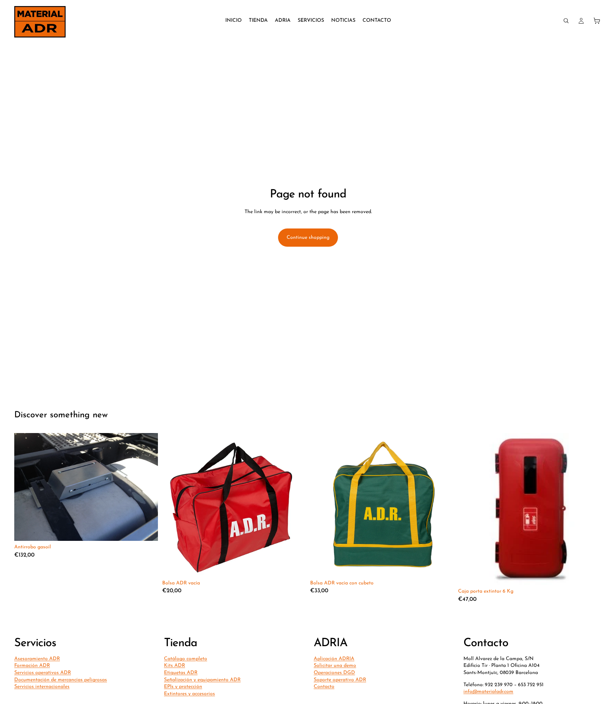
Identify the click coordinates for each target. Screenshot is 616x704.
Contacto (324, 686)
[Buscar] (566, 21)
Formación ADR (32, 666)
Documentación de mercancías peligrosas (60, 680)
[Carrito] (597, 21)
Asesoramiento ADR (37, 659)
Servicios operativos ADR (42, 672)
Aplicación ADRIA (334, 659)
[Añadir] (294, 565)
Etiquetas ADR (180, 672)
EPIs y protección (183, 686)
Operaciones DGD (334, 672)
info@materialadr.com (488, 691)
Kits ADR (174, 666)
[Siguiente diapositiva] (591, 509)
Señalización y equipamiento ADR (202, 680)
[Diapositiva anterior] (468, 509)
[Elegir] (146, 529)
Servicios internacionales (42, 686)
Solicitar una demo (335, 666)
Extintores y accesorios (189, 694)
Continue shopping (308, 237)
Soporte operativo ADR (340, 680)
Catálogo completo (185, 659)
